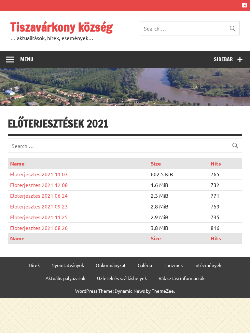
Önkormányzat (111, 265)
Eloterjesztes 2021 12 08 (39, 184)
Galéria (145, 265)
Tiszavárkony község (61, 27)
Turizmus (173, 265)
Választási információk (181, 278)
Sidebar (223, 59)
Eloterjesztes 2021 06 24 (39, 195)
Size (156, 163)
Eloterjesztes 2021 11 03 (39, 174)
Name (17, 163)
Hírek (34, 265)
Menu (26, 59)
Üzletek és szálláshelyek (122, 278)
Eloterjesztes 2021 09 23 (39, 206)
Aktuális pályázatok (65, 278)
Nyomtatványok (67, 265)
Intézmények (207, 265)
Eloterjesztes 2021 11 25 (39, 217)
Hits (216, 163)
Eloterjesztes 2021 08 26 (39, 227)
